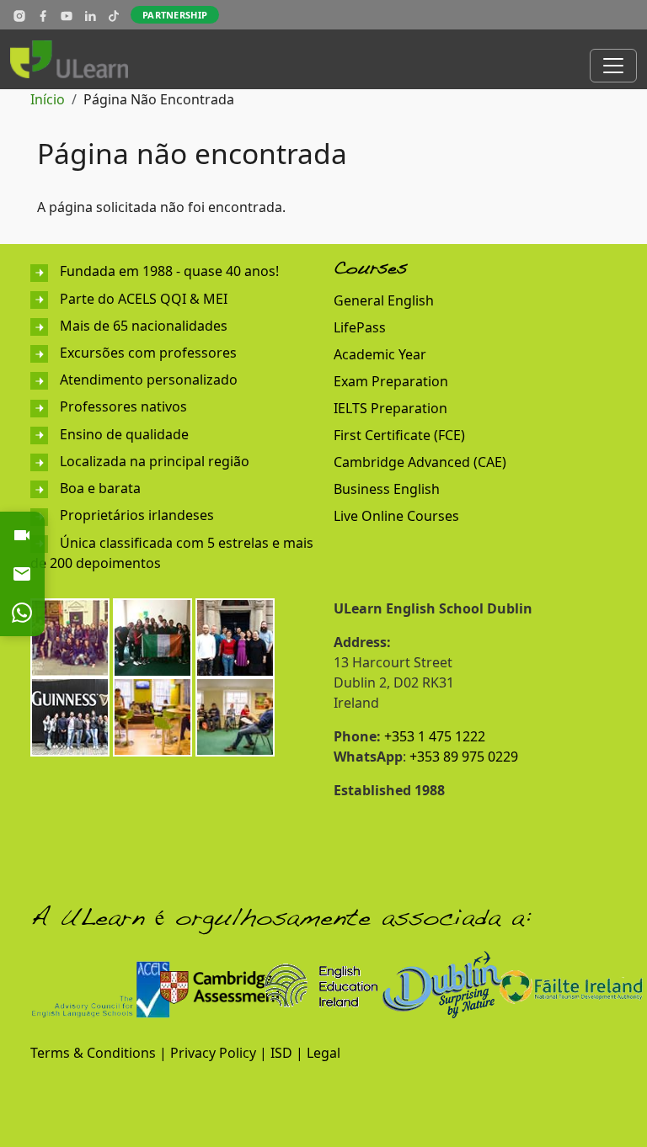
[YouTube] (66, 15)
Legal (323, 1052)
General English (384, 300)
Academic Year (380, 354)
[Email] (21, 573)
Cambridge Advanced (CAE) (420, 462)
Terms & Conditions (93, 1052)
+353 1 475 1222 (434, 736)
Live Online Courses (396, 516)
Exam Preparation (391, 381)
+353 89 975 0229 (463, 756)
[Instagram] (19, 15)
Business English (387, 489)
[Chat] (21, 612)
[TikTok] (113, 15)
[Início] (76, 59)
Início (47, 99)
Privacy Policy (213, 1052)
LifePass (360, 327)
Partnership (174, 14)
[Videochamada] (21, 535)
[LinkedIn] (90, 15)
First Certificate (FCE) (399, 435)
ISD (281, 1052)
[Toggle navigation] (613, 65)
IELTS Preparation (390, 408)
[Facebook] (43, 15)
